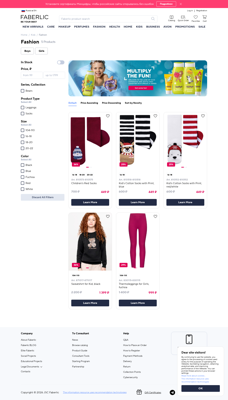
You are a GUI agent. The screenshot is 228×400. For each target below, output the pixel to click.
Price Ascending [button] (89, 103)
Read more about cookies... (193, 376)
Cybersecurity (130, 377)
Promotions (185, 26)
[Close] (181, 4)
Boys (27, 51)
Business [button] (153, 26)
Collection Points (132, 372)
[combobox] (105, 19)
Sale (201, 26)
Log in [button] (190, 11)
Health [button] (114, 26)
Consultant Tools (80, 356)
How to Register (131, 350)
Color (25, 156)
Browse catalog (80, 345)
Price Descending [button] (111, 103)
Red (28, 183)
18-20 (29, 142)
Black (29, 165)
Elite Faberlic (27, 350)
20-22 (29, 148)
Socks (29, 113)
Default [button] (72, 103)
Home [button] (128, 26)
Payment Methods (132, 356)
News (75, 339)
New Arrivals (33, 26)
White (29, 189)
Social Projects (28, 356)
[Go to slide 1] (87, 167)
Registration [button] (201, 11)
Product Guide (79, 350)
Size (24, 121)
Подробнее (166, 4)
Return (127, 366)
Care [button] (51, 26)
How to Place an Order (135, 345)
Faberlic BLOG (28, 345)
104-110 (30, 130)
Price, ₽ (26, 69)
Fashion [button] (99, 26)
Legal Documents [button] (30, 366)
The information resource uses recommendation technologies (95, 392)
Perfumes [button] (81, 26)
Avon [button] (167, 26)
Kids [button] (139, 26)
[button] (114, 4)
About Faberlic (28, 339)
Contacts (25, 371)
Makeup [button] (64, 26)
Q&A (125, 339)
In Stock (26, 62)
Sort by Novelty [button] (133, 103)
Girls (41, 51)
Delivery (127, 361)
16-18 (29, 136)
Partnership (78, 366)
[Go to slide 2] (89, 167)
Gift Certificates (153, 392)
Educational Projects (31, 361)
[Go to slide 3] (186, 167)
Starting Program (81, 361)
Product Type (30, 99)
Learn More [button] (90, 202)
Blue (28, 171)
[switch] (60, 62)
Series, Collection (33, 85)
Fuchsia (30, 177)
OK (200, 388)
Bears (29, 90)
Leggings (31, 107)
